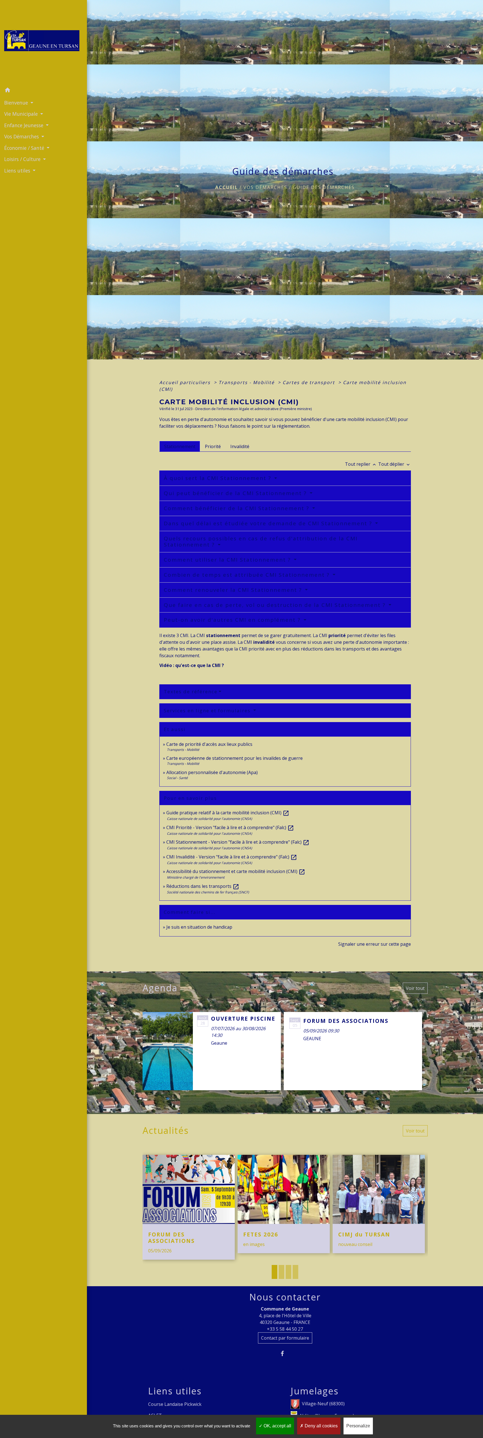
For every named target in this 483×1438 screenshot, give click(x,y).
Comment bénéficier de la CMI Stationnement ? (237, 508)
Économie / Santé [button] (25, 148)
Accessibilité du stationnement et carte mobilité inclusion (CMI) (235, 871)
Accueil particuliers (185, 382)
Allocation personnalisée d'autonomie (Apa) (212, 772)
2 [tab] (281, 1272)
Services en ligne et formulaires (208, 710)
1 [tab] (274, 1272)
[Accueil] (43, 42)
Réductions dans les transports (202, 886)
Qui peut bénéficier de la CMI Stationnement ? (236, 493)
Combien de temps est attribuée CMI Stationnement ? (248, 574)
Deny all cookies (321, 1425)
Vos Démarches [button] (22, 136)
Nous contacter (285, 1297)
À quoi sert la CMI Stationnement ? (218, 478)
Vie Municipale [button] (21, 113)
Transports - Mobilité (247, 382)
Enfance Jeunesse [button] (24, 125)
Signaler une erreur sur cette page (374, 944)
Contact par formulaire (285, 1338)
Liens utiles (175, 1391)
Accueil (226, 187)
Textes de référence (190, 691)
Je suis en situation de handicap (199, 927)
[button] (43, 91)
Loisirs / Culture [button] (23, 159)
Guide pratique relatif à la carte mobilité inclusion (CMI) (227, 813)
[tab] (179, 446)
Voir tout (415, 988)
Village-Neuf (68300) (323, 1404)
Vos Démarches (265, 187)
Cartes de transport (310, 382)
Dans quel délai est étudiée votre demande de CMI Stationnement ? (269, 523)
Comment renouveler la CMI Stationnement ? (234, 589)
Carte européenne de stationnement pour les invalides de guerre (234, 758)
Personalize (358, 1425)
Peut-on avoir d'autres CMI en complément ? (233, 619)
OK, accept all (276, 1425)
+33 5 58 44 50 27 (285, 1329)
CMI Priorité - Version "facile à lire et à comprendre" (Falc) (230, 827)
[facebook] (285, 1353)
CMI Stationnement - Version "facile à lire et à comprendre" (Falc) (237, 842)
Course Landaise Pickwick (175, 1404)
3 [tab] (288, 1272)
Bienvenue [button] (16, 102)
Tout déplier (394, 464)
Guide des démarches (324, 187)
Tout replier (361, 464)
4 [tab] (295, 1272)
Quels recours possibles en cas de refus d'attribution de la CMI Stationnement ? (260, 541)
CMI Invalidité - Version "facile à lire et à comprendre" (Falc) (231, 857)
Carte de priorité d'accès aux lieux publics (209, 744)
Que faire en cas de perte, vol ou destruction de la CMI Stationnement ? (275, 605)
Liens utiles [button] (18, 170)
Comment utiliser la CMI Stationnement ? (228, 559)
